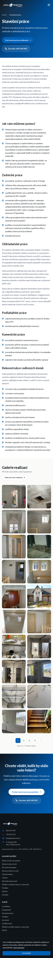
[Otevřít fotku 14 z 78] (39, 646)
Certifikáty (6, 906)
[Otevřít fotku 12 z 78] (39, 621)
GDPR (4, 930)
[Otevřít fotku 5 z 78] (14, 546)
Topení (4, 878)
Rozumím (26, 953)
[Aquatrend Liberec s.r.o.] (12, 5)
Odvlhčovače (7, 923)
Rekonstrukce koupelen (11, 861)
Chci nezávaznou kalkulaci (17, 40)
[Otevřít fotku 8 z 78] (39, 571)
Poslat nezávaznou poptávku (25, 792)
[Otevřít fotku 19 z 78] (14, 721)
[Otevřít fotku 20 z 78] (39, 721)
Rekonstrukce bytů (9, 864)
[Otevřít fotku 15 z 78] (14, 671)
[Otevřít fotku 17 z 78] (14, 696)
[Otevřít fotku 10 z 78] (39, 596)
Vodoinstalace (7, 874)
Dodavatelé (6, 910)
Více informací (18, 948)
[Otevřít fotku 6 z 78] (39, 546)
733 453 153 (11, 834)
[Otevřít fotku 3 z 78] (14, 521)
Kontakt (5, 895)
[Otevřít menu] (49, 5)
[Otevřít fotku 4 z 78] (39, 521)
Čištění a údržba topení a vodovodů (15, 884)
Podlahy (5, 888)
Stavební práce (7, 913)
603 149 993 (11, 830)
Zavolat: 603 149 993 (17, 48)
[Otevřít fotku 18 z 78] (39, 696)
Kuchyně (5, 920)
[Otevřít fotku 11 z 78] (14, 621)
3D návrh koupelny (9, 867)
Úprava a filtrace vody (10, 871)
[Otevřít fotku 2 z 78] (39, 496)
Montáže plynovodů (9, 881)
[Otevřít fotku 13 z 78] (14, 646)
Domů (4, 15)
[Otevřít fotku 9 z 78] (14, 596)
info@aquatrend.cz (13, 838)
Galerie (5, 891)
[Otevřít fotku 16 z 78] (39, 671)
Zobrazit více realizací (14, 477)
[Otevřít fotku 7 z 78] (14, 571)
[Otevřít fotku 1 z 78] (14, 496)
